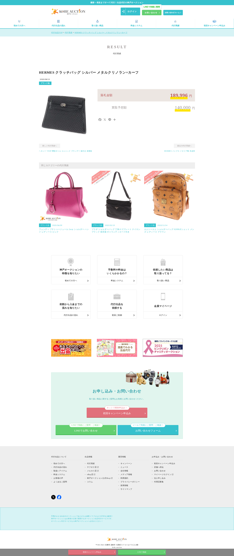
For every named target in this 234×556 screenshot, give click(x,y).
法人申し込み (160, 478)
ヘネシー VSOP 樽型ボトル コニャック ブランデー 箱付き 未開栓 (65, 151)
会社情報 (124, 471)
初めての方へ (19, 26)
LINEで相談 (141, 552)
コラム (90, 482)
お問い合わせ (160, 471)
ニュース (124, 467)
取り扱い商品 (97, 26)
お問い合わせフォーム (148, 428)
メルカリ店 (92, 471)
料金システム (136, 26)
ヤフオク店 (92, 467)
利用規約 (124, 478)
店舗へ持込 (159, 467)
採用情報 (124, 485)
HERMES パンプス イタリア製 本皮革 (179, 151)
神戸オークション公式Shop (99, 478)
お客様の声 (58, 478)
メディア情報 (126, 474)
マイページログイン (162, 474)
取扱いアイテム (60, 471)
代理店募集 (159, 482)
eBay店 (90, 474)
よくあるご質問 (60, 482)
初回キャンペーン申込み (214, 26)
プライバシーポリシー (130, 482)
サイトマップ (126, 489)
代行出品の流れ (58, 26)
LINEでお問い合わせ (86, 428)
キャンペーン (126, 463)
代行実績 (175, 26)
